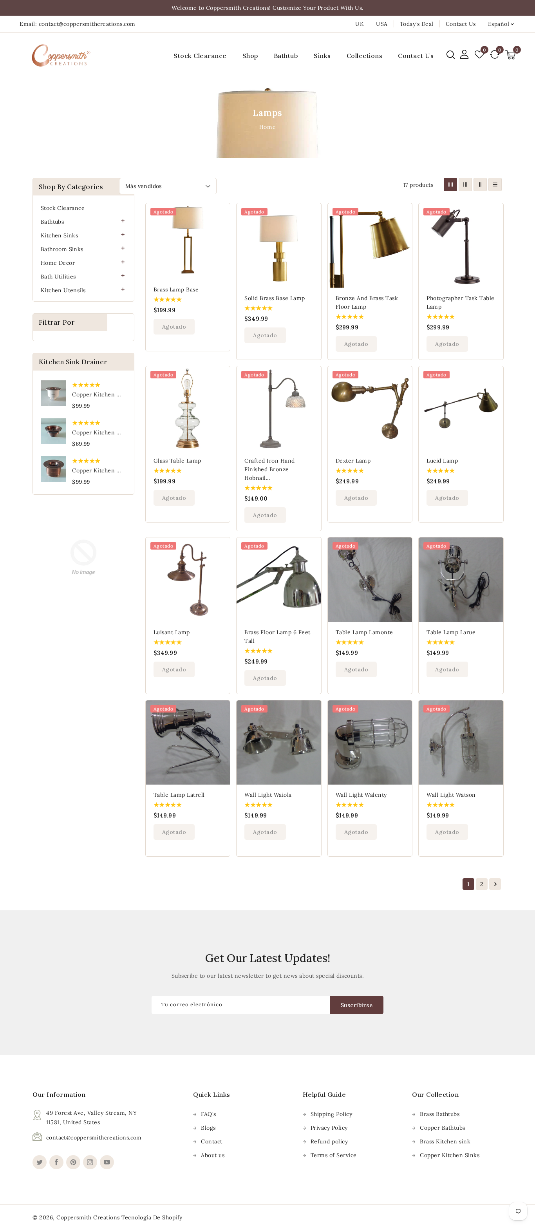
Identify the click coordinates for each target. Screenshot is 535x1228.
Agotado (174, 326)
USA (382, 23)
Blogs (208, 1127)
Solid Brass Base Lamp (274, 298)
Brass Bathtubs (439, 1114)
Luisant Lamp (172, 632)
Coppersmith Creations (88, 1217)
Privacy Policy (329, 1127)
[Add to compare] (219, 230)
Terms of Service (334, 1155)
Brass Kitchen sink (445, 1141)
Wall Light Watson (451, 794)
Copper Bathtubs (442, 1127)
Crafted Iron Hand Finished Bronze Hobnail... (269, 469)
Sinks (322, 56)
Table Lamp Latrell (179, 794)
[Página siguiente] (495, 884)
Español (499, 23)
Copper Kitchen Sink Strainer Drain (120, 432)
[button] (450, 54)
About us (212, 1155)
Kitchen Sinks (59, 235)
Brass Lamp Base (176, 289)
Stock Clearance (63, 208)
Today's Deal (417, 23)
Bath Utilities (58, 276)
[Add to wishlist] (219, 214)
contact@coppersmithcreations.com (94, 1137)
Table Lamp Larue (451, 632)
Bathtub (286, 56)
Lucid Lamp (442, 460)
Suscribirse (357, 1005)
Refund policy (329, 1141)
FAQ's (208, 1114)
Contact (211, 1141)
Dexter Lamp (353, 460)
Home (267, 126)
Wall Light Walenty (361, 794)
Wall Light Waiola (268, 794)
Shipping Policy (331, 1114)
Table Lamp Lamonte (364, 632)
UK (359, 23)
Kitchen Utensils (63, 290)
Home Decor (58, 262)
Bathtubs (52, 221)
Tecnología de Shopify (152, 1217)
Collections (365, 56)
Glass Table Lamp (177, 460)
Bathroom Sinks (62, 249)
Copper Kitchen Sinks (449, 1155)
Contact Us (461, 23)
